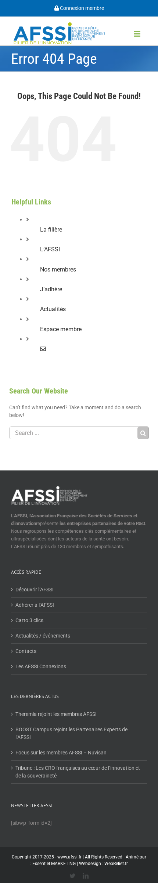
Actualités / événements (42, 636)
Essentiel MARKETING (54, 863)
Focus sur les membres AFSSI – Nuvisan (61, 752)
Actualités (53, 309)
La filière (51, 229)
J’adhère (51, 289)
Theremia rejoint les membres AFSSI (56, 714)
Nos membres (58, 269)
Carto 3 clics (29, 620)
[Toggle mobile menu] (137, 34)
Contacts (25, 651)
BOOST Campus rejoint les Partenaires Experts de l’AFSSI (71, 733)
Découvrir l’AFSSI (34, 589)
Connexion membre (81, 8)
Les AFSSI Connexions (40, 666)
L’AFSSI (50, 249)
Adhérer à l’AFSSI (34, 605)
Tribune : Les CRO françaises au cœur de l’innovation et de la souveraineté (77, 772)
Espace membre (61, 329)
